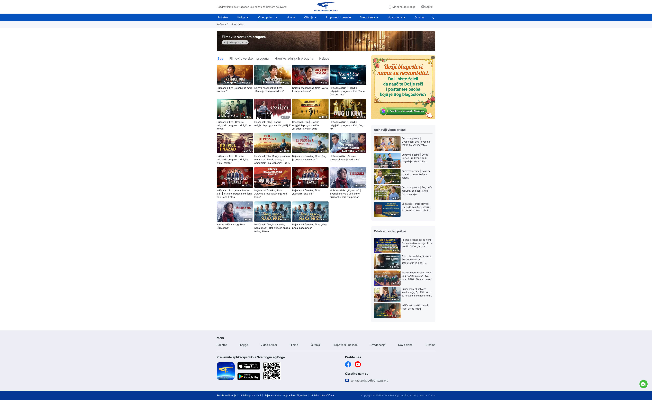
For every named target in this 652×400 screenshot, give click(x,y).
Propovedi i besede (338, 17)
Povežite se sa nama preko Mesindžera (614, 369)
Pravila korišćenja (226, 395)
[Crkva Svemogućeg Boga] (326, 7)
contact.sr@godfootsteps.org (369, 380)
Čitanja (308, 17)
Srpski (429, 6)
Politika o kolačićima (322, 395)
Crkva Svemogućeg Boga (396, 395)
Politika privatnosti (250, 395)
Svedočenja (367, 17)
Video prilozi (266, 17)
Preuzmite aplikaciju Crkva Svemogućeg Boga (251, 357)
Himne (291, 17)
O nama (419, 17)
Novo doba (395, 17)
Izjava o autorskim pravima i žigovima (286, 395)
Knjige (241, 17)
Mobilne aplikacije (403, 6)
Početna (223, 17)
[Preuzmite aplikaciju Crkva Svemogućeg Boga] (226, 371)
